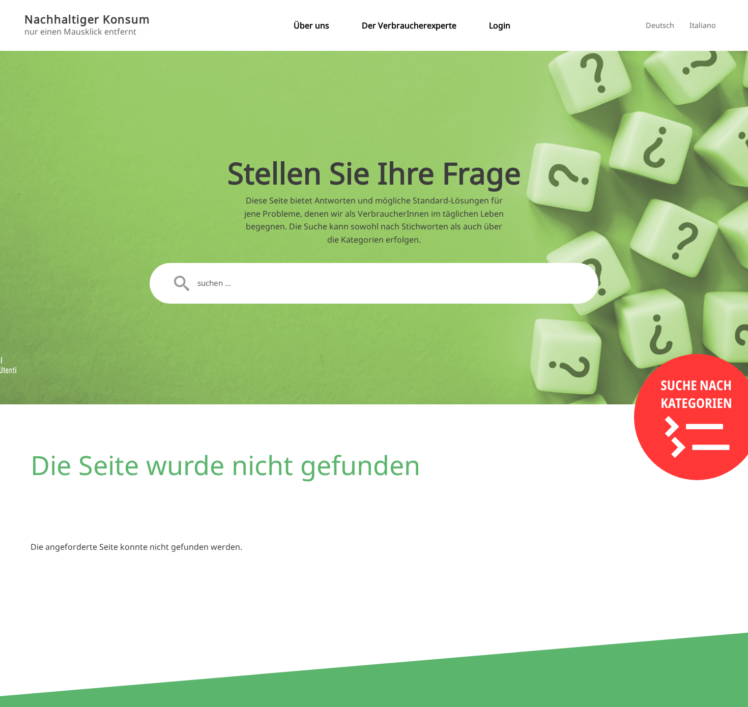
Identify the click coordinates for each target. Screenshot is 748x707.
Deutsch (660, 25)
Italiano (702, 25)
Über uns (311, 25)
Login (499, 25)
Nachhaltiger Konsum (87, 19)
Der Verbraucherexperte (409, 25)
